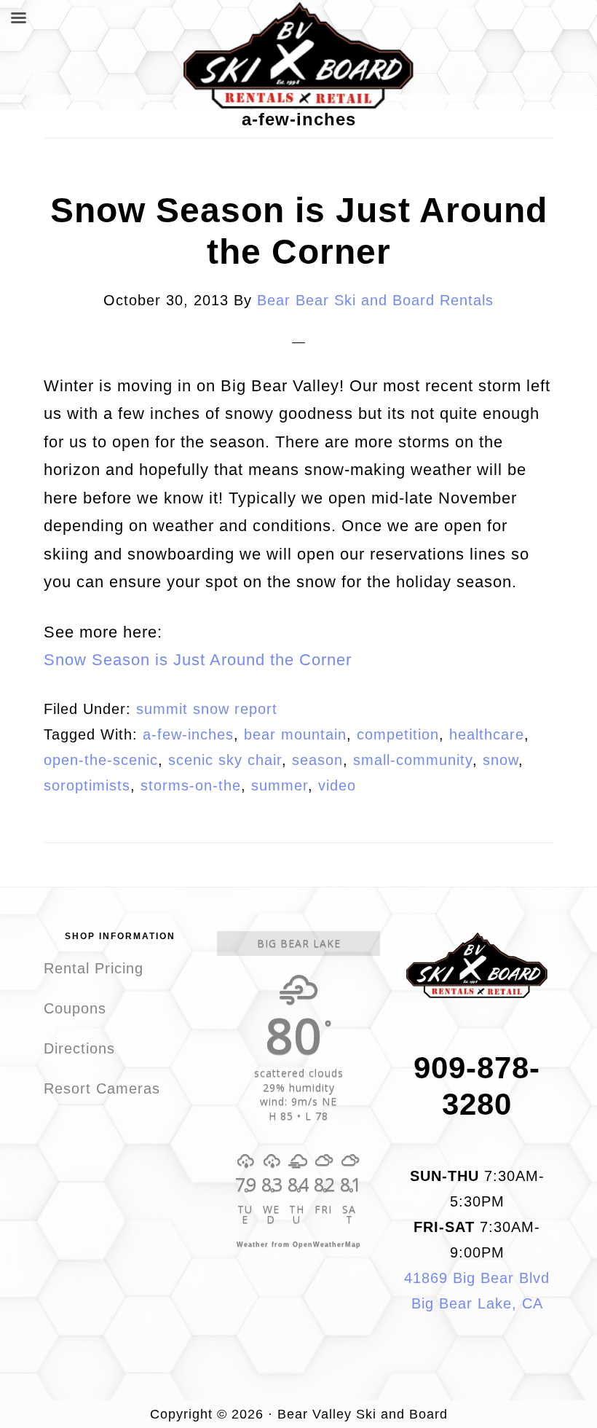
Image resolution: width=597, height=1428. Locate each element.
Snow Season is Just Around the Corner (198, 660)
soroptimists (87, 785)
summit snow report (206, 709)
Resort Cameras (102, 1088)
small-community (413, 760)
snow (500, 760)
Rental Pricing (93, 968)
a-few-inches (188, 734)
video (337, 785)
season (317, 760)
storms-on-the (191, 785)
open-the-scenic (101, 760)
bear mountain (295, 734)
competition (398, 734)
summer (279, 785)
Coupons (75, 1008)
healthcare (486, 734)
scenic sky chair (225, 760)
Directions (79, 1048)
